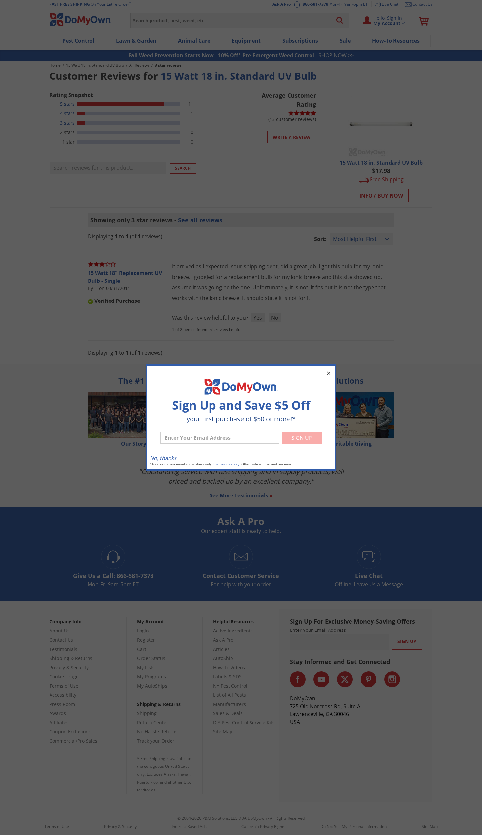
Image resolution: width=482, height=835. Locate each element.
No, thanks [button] (163, 458)
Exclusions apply (226, 464)
